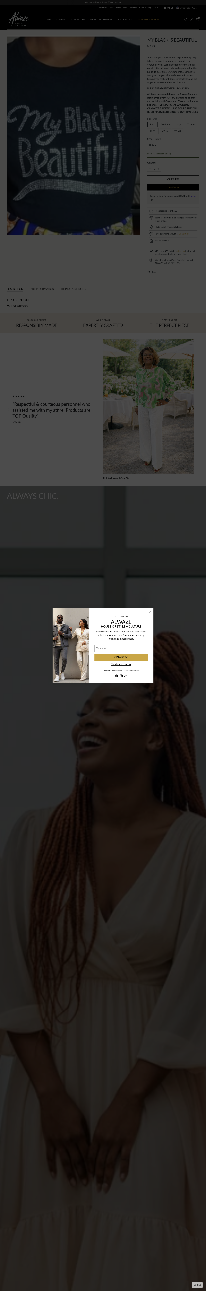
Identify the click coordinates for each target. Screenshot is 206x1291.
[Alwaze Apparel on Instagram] (121, 676)
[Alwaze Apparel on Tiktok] (125, 676)
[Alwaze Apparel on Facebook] (116, 676)
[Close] (150, 612)
